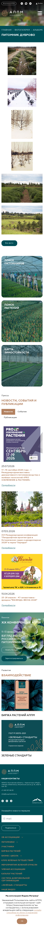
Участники (7, 847)
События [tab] (22, 412)
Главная (6, 30)
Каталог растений (11, 874)
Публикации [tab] (10, 417)
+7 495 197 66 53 (7, 790)
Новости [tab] (8, 412)
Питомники (7, 842)
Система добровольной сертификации (15, 879)
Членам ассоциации (13, 869)
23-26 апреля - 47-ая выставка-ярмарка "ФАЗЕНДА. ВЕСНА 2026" (19, 599)
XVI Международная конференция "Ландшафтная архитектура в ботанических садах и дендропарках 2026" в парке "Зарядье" (21, 539)
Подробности (8, 485)
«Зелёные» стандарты (14, 885)
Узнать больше (11, 650)
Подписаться (10, 828)
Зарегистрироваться (14, 658)
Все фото (9, 243)
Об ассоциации (10, 837)
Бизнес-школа (9, 856)
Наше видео (8, 890)
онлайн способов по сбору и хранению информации (24, 912)
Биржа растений (10, 851)
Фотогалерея (22, 30)
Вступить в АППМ (9, 3)
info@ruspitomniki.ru (9, 794)
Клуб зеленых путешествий (17, 860)
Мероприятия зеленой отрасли (19, 865)
